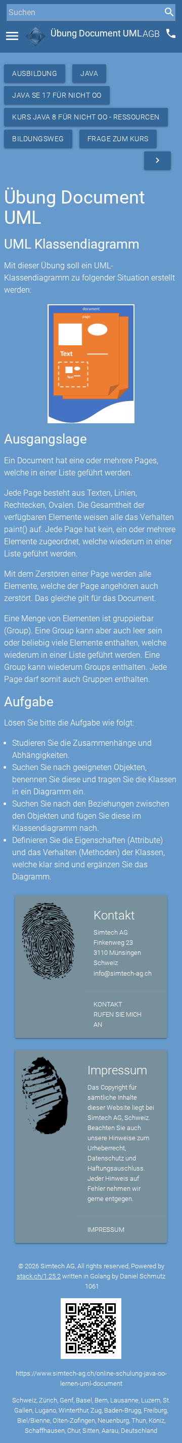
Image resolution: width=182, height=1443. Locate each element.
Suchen (17, 31)
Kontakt (108, 1004)
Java (89, 73)
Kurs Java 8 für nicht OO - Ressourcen (86, 117)
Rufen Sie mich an (118, 1019)
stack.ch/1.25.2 (39, 1276)
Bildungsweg (38, 139)
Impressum (105, 1229)
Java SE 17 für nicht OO (57, 95)
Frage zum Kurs (118, 139)
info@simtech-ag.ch (123, 973)
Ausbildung (34, 73)
